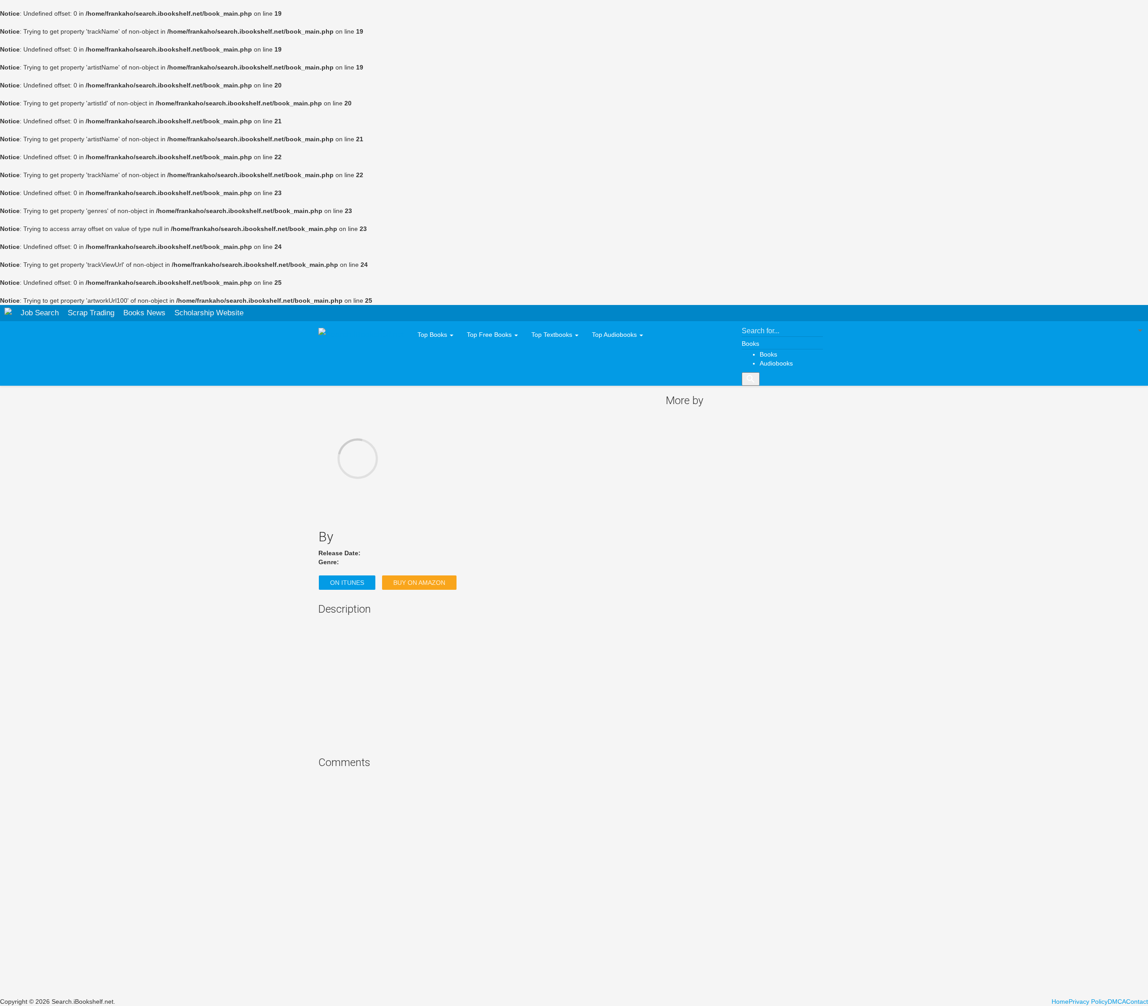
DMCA (1117, 1001)
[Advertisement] (485, 685)
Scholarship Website (209, 313)
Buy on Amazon (419, 582)
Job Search (40, 313)
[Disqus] (485, 885)
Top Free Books (490, 334)
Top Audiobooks (615, 334)
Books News (144, 313)
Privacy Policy (1088, 1001)
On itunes (347, 582)
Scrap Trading (91, 313)
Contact (1137, 1001)
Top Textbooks (552, 334)
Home (1060, 1001)
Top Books (433, 334)
